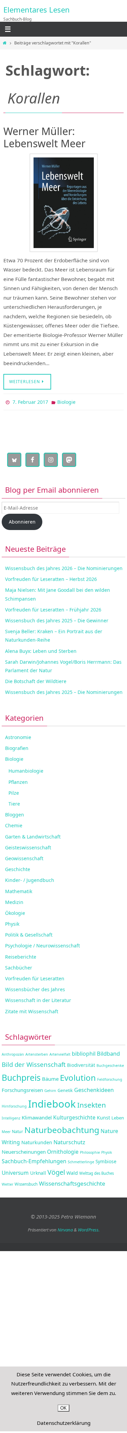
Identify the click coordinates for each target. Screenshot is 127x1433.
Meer (6, 1130)
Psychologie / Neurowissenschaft (42, 944)
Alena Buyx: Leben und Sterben (41, 649)
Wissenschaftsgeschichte (72, 1182)
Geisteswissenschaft (28, 846)
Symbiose (106, 1160)
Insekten (91, 1103)
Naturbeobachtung (61, 1128)
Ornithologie (63, 1150)
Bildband (108, 1052)
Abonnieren (22, 520)
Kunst (103, 1116)
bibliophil (84, 1052)
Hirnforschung (14, 1104)
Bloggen (14, 813)
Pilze (13, 791)
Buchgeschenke (110, 1063)
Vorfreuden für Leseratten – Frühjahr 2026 (53, 608)
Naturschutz (69, 1140)
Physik (12, 922)
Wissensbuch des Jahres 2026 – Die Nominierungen (64, 566)
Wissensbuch (26, 1182)
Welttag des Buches (96, 1171)
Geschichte (17, 868)
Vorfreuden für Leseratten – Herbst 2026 (51, 577)
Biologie (66, 401)
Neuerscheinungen (24, 1150)
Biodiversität (81, 1063)
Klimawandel (37, 1115)
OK (63, 1408)
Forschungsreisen (22, 1088)
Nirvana (65, 1228)
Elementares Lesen (36, 9)
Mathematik (18, 889)
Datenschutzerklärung (63, 1422)
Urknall (38, 1171)
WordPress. (89, 1228)
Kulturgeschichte (74, 1115)
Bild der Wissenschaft (34, 1062)
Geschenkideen (94, 1088)
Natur (17, 1130)
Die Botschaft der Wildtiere (35, 680)
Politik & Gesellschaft (28, 933)
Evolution (78, 1075)
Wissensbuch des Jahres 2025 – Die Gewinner (56, 619)
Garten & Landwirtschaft (33, 835)
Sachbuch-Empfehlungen (34, 1160)
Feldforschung (109, 1077)
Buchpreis (21, 1075)
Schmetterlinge (81, 1160)
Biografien (16, 746)
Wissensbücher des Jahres (35, 988)
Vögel (56, 1170)
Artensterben (36, 1053)
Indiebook (52, 1102)
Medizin (14, 900)
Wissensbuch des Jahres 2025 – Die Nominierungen (64, 690)
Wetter (7, 1182)
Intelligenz (11, 1116)
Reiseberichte (20, 955)
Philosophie (90, 1150)
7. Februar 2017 (30, 401)
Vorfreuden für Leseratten (34, 977)
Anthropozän (13, 1053)
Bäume (50, 1077)
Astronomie (18, 735)
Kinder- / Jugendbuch (29, 878)
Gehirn (50, 1089)
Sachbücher (18, 966)
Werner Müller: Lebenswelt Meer (44, 137)
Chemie (13, 824)
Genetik (65, 1089)
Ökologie (15, 911)
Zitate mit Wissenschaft (31, 1009)
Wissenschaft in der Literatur (38, 999)
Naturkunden (36, 1140)
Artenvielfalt (59, 1053)
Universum (15, 1171)
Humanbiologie (25, 769)
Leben (117, 1116)
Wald (72, 1171)
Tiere (14, 802)
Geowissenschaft (24, 856)
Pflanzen (18, 780)
